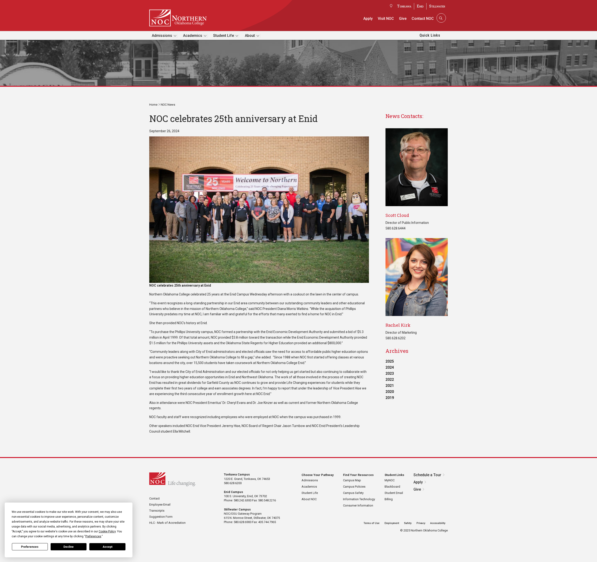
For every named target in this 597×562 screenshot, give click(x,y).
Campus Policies (354, 486)
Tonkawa (404, 5)
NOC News (168, 104)
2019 (389, 397)
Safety (407, 523)
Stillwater (437, 5)
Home (153, 104)
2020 (389, 391)
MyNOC (390, 480)
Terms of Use (371, 523)
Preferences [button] (93, 536)
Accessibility (437, 523)
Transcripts (156, 510)
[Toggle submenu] (175, 36)
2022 (389, 379)
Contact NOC (423, 18)
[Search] (440, 18)
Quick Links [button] (430, 35)
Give (402, 18)
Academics (192, 35)
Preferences (29, 546)
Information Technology (359, 499)
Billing (389, 499)
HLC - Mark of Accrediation (167, 522)
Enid (420, 5)
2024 (389, 367)
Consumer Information (358, 505)
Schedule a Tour (427, 475)
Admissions (162, 35)
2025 (389, 361)
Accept (107, 546)
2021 (389, 385)
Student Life (223, 35)
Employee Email (159, 504)
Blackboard (392, 486)
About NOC (309, 499)
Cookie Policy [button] (107, 531)
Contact (154, 498)
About (250, 35)
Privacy (421, 523)
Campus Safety (353, 493)
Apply (368, 18)
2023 (389, 373)
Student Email (394, 493)
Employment (392, 523)
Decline (68, 546)
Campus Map (352, 480)
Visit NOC (386, 18)
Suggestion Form (161, 516)
